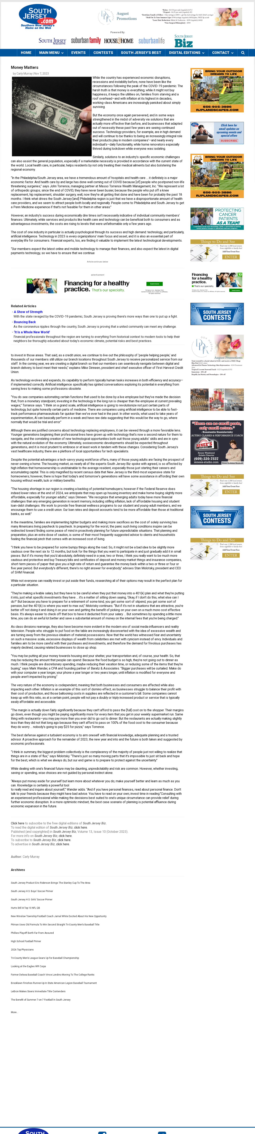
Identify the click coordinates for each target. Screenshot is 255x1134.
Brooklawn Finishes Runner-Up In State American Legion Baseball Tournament (54, 983)
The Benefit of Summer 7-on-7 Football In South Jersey (41, 999)
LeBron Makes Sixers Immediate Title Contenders (38, 991)
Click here (17, 823)
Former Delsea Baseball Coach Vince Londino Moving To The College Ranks (52, 974)
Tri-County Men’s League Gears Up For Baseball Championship (45, 958)
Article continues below (97, 262)
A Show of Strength (28, 312)
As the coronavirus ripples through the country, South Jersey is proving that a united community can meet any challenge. (95, 326)
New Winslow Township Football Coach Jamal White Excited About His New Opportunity (59, 916)
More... (14, 1012)
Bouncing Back (25, 322)
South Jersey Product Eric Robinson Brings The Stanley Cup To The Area (50, 882)
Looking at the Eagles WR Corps (28, 966)
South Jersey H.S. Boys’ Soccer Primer (32, 891)
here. (69, 836)
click (62, 836)
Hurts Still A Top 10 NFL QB (25, 908)
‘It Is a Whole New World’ (32, 332)
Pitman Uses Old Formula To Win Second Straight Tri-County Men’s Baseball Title (55, 924)
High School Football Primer (26, 941)
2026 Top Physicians (22, 949)
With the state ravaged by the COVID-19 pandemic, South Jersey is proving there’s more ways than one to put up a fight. (96, 316)
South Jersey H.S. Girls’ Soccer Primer (31, 899)
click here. (81, 827)
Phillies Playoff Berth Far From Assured (32, 933)
